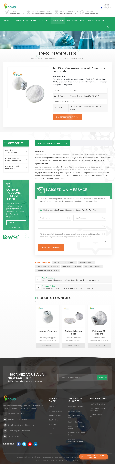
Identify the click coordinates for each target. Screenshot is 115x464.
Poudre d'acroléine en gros (48, 270)
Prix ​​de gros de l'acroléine (64, 263)
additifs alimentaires (11, 151)
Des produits (58, 21)
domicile (52, 407)
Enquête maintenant (65, 117)
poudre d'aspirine (48, 331)
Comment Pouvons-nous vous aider (14, 194)
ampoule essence (75, 411)
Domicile (8, 21)
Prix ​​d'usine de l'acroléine (47, 266)
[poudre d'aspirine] (47, 317)
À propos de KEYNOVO (26, 21)
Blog (82, 21)
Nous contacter (96, 21)
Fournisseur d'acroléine (71, 266)
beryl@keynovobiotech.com (42, 13)
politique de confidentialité (67, 461)
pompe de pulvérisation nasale (75, 440)
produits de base (55, 415)
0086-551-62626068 (17, 13)
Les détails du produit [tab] (52, 143)
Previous (31, 326)
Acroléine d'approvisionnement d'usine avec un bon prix (73, 210)
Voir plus (46, 346)
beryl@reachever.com (68, 13)
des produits (53, 420)
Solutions (44, 21)
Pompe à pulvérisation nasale (76, 434)
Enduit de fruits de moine (75, 416)
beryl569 (17, 436)
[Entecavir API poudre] (99, 317)
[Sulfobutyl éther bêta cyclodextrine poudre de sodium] (73, 317)
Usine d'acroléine (86, 263)
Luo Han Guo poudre (76, 422)
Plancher (45, 461)
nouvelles (72, 21)
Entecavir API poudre (99, 332)
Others (45, 59)
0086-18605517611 (91, 13)
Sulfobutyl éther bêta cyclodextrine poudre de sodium (73, 332)
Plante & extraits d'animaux (12, 167)
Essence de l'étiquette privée (76, 427)
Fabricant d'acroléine (93, 266)
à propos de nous (55, 411)
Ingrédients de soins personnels (13, 159)
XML (52, 461)
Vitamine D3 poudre (75, 407)
